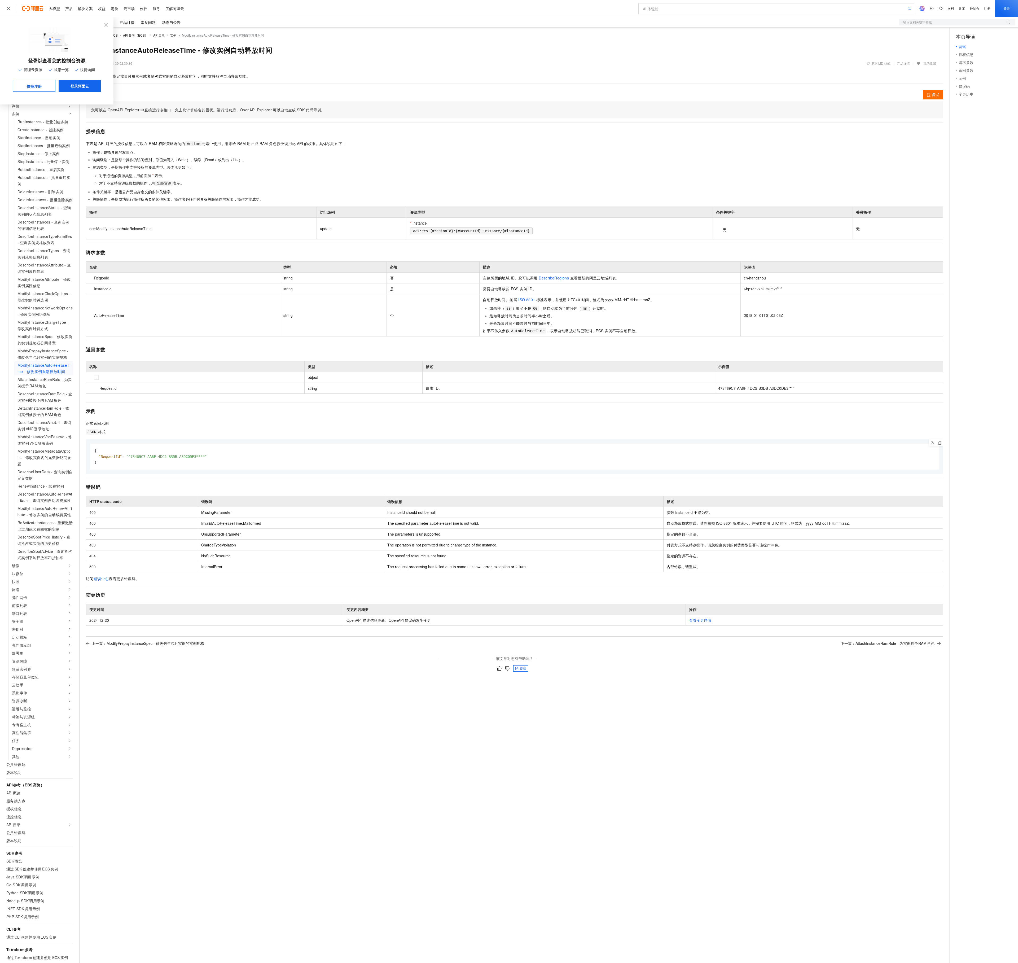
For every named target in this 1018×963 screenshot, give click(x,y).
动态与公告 (171, 22)
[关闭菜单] (8, 8)
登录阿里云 (80, 86)
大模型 (54, 8)
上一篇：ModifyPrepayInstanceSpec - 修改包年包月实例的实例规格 (148, 643)
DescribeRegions (554, 278)
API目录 (159, 35)
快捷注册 (34, 86)
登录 (1006, 8)
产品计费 (127, 22)
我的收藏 (929, 63)
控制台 (974, 8)
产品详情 (903, 63)
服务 (156, 8)
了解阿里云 (174, 8)
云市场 (129, 8)
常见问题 (148, 22)
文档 (950, 8)
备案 (962, 8)
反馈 (523, 668)
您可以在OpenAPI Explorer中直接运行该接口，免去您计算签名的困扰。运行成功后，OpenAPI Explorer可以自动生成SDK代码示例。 (208, 109)
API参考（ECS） (135, 35)
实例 (173, 35)
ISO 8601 (526, 299)
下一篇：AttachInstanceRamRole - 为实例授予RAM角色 (888, 643)
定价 (114, 8)
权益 (102, 8)
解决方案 (85, 8)
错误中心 (101, 578)
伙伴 (143, 8)
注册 (987, 8)
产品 (69, 8)
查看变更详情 (700, 620)
